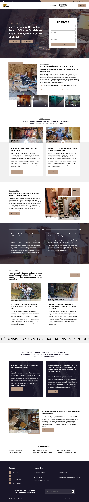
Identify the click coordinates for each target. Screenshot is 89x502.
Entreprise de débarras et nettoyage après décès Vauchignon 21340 (66, 453)
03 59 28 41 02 (15, 472)
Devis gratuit (82, 5)
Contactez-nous (14, 41)
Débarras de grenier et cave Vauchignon (65, 450)
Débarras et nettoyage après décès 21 (72, 6)
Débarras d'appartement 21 (34, 6)
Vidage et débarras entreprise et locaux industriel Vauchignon (42, 453)
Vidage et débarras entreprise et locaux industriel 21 (63, 5)
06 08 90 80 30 (15, 475)
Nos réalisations (27, 41)
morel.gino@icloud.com (16, 479)
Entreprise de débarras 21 (15, 6)
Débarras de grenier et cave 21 (44, 6)
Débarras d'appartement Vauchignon (40, 450)
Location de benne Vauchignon (15, 452)
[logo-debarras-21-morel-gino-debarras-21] (6, 5)
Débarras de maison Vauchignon (15, 450)
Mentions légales (68, 498)
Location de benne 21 (53, 5)
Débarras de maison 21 (25, 6)
